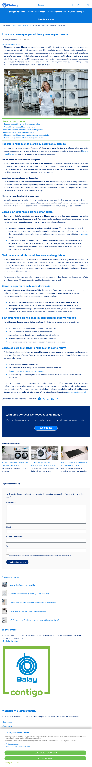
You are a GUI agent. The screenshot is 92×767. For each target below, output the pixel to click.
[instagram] (78, 5)
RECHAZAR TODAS (45, 758)
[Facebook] (39, 399)
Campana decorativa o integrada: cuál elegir (28, 611)
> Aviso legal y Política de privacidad (17, 746)
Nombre (10, 527)
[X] (44, 399)
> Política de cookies (11, 744)
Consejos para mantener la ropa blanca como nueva (24, 138)
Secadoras (7, 726)
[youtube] (83, 5)
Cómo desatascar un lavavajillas (22, 585)
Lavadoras (7, 722)
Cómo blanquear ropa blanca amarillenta (19, 127)
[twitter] (88, 5)
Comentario (11, 502)
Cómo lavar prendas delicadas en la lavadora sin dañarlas (33, 602)
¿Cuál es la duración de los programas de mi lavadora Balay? (34, 620)
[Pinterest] (48, 399)
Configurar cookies (11, 763)
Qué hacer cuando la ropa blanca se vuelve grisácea (23, 130)
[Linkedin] (52, 399)
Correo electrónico (14, 537)
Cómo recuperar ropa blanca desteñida (19, 132)
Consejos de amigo (11, 40)
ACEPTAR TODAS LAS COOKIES (45, 753)
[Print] (57, 399)
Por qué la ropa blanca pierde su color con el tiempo (24, 124)
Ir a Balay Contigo (10, 641)
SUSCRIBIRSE (46, 428)
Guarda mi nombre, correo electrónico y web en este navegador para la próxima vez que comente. (40, 555)
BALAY (10, 5)
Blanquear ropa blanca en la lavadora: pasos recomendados (26, 135)
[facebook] (73, 5)
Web (8, 546)
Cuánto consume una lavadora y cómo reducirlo (29, 594)
